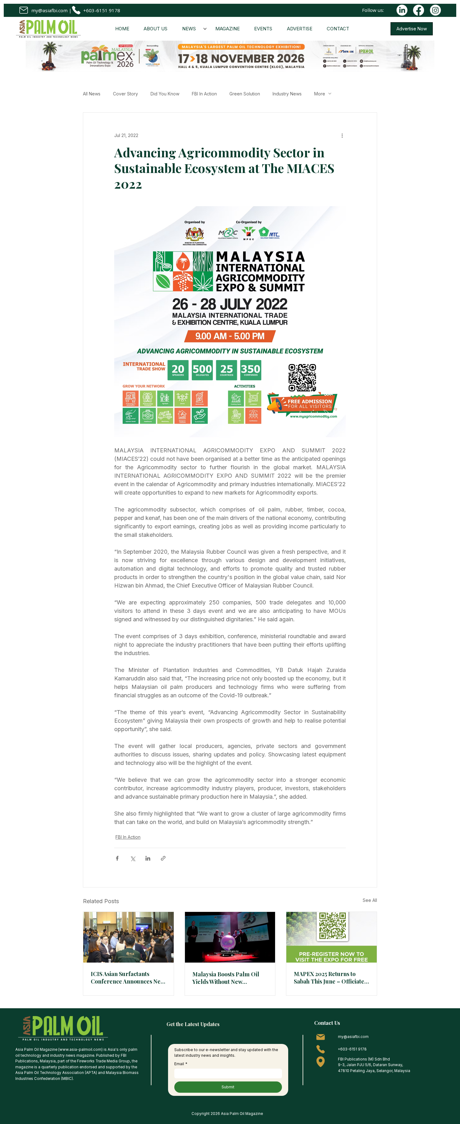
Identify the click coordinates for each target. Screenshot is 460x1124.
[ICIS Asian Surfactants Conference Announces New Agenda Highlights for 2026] (128, 937)
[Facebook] (418, 10)
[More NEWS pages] (205, 28)
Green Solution (244, 93)
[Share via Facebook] (117, 858)
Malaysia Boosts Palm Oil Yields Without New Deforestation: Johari (225, 977)
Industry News (287, 93)
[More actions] (342, 135)
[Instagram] (435, 10)
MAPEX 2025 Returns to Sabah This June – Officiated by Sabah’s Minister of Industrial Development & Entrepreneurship (331, 977)
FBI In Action (204, 93)
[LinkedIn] (401, 10)
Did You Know (165, 93)
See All (370, 900)
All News (91, 93)
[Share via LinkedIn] (148, 858)
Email (180, 1063)
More (319, 93)
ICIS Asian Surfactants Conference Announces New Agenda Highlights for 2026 (128, 977)
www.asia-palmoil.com (80, 1049)
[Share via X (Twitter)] (132, 858)
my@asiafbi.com (49, 10)
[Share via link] (163, 858)
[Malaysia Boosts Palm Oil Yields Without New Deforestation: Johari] (230, 937)
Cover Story (125, 93)
